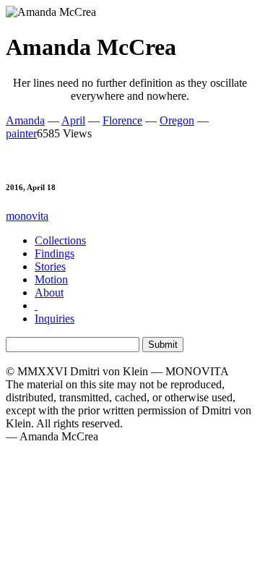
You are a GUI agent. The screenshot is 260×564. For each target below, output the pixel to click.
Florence (122, 120)
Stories (50, 266)
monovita (27, 216)
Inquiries (54, 318)
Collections (60, 240)
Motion (51, 279)
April (73, 120)
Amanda (25, 120)
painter (21, 133)
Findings (54, 253)
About (49, 292)
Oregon (177, 120)
